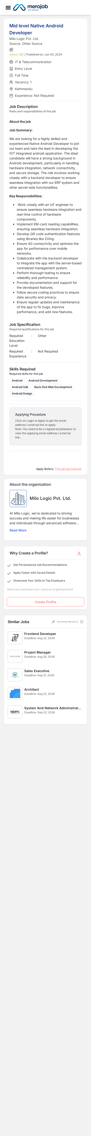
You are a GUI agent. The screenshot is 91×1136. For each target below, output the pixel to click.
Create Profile (45, 602)
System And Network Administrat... (52, 708)
